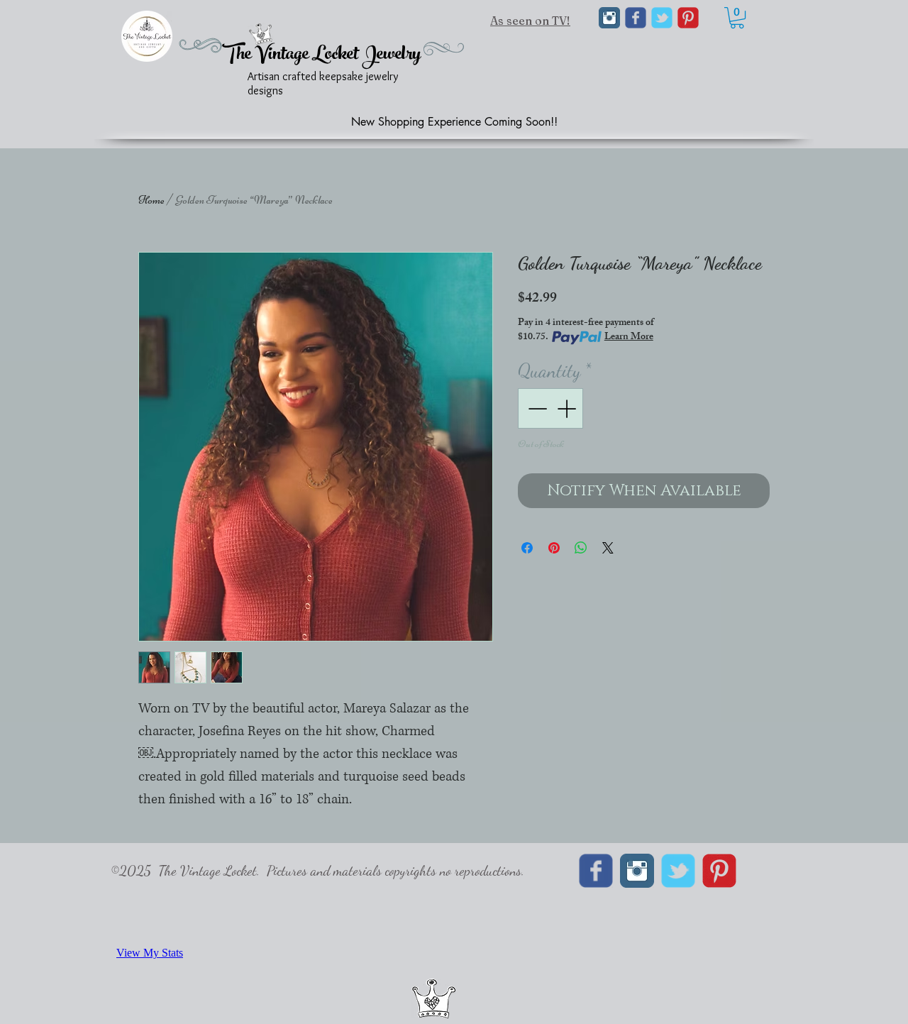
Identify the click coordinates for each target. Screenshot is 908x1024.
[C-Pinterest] (688, 17)
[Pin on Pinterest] (554, 547)
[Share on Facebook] (527, 547)
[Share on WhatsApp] (580, 547)
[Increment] (568, 408)
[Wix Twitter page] (661, 17)
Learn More (628, 338)
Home (151, 200)
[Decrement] (536, 408)
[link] (737, 17)
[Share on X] (607, 547)
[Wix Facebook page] (635, 17)
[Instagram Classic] (609, 17)
